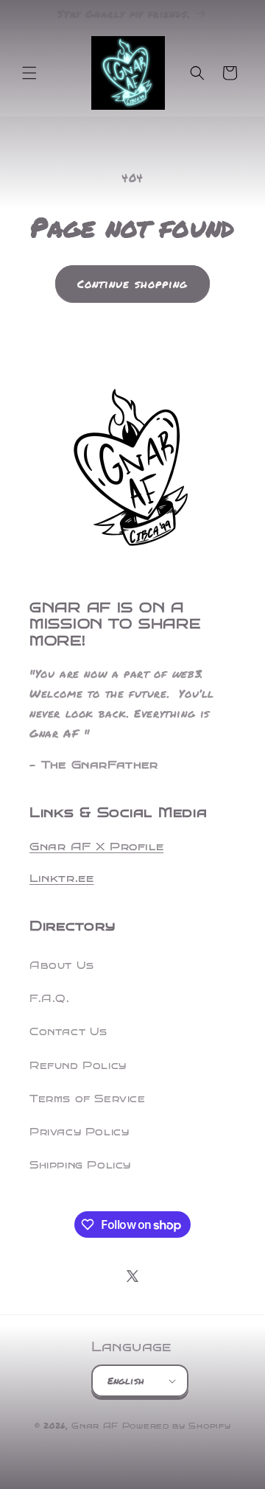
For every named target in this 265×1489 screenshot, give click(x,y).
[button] (29, 73)
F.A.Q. (49, 998)
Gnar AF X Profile (96, 846)
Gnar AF (95, 1426)
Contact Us (68, 1032)
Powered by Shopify (176, 1426)
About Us (61, 965)
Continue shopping (132, 284)
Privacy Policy (79, 1132)
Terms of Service (87, 1099)
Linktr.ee (61, 878)
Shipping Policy (80, 1165)
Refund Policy (78, 1065)
